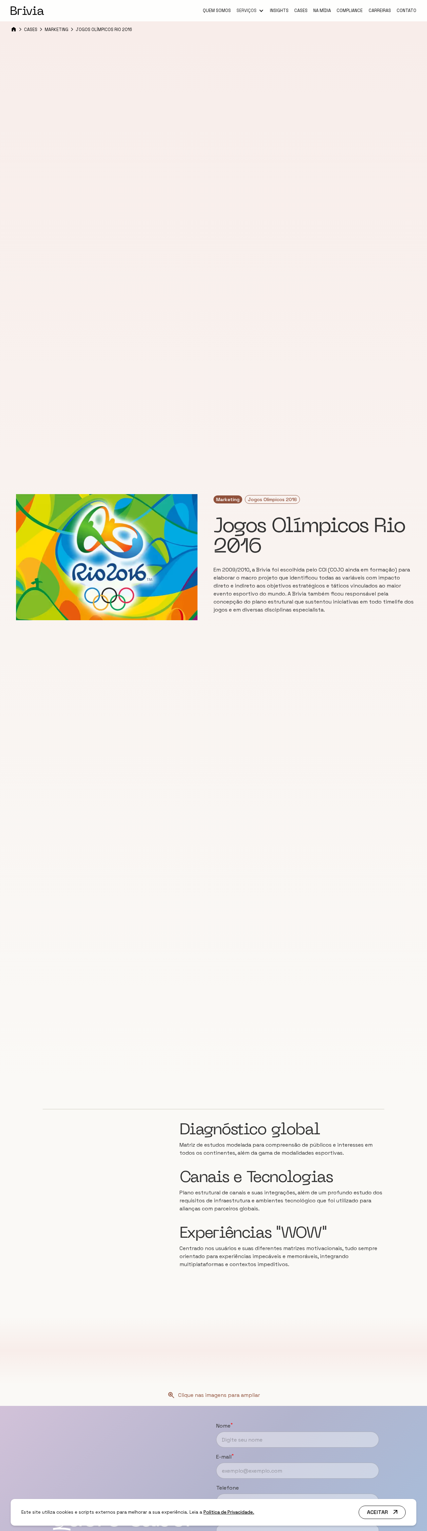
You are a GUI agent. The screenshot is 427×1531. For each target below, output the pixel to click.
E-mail (225, 1456)
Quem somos (217, 10)
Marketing (56, 29)
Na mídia (322, 10)
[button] (250, 11)
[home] (27, 10)
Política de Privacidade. (228, 1512)
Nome (224, 1425)
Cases (301, 10)
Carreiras (380, 10)
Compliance (350, 10)
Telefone (227, 1487)
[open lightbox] (106, 557)
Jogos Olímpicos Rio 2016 (104, 29)
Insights (279, 10)
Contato (406, 10)
